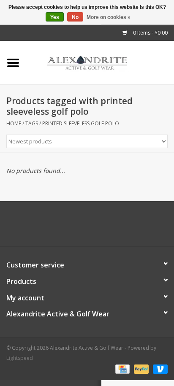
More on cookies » (108, 17)
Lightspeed (19, 358)
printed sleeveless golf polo (80, 123)
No (75, 17)
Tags (31, 123)
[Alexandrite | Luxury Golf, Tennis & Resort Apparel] (100, 62)
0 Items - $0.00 (150, 32)
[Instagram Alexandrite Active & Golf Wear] (110, 227)
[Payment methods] (121, 368)
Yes (54, 17)
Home (13, 123)
